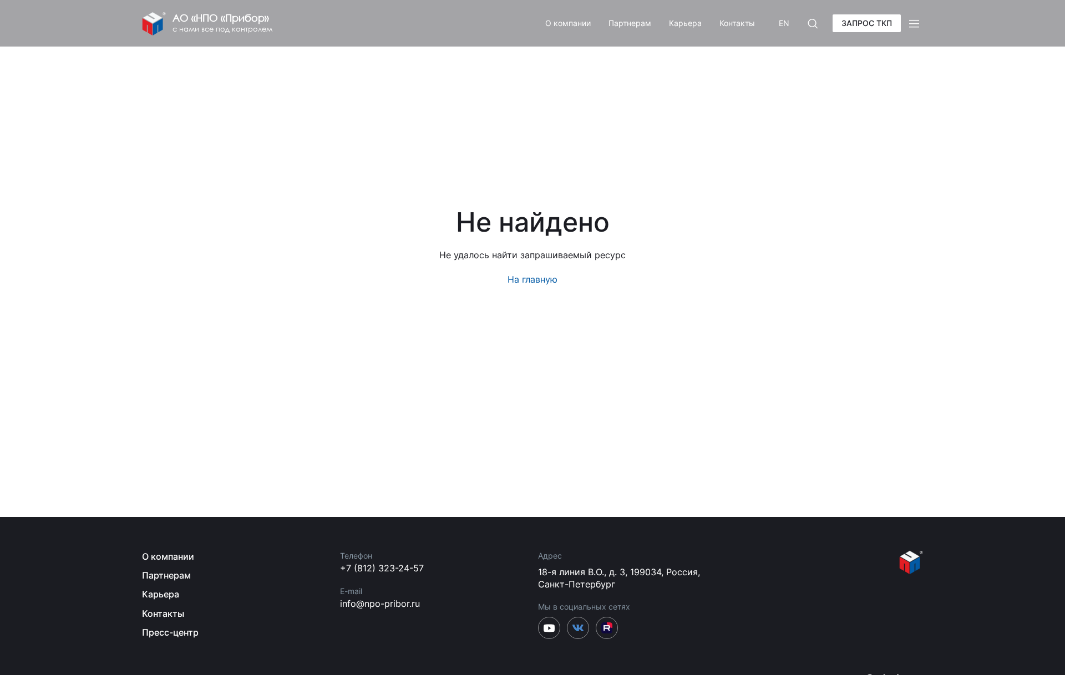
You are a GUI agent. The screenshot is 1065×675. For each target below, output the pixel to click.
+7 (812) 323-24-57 (382, 568)
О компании (568, 23)
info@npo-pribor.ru (380, 603)
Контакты (737, 23)
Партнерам (629, 23)
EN (784, 23)
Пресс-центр (170, 632)
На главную (532, 279)
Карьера (685, 23)
